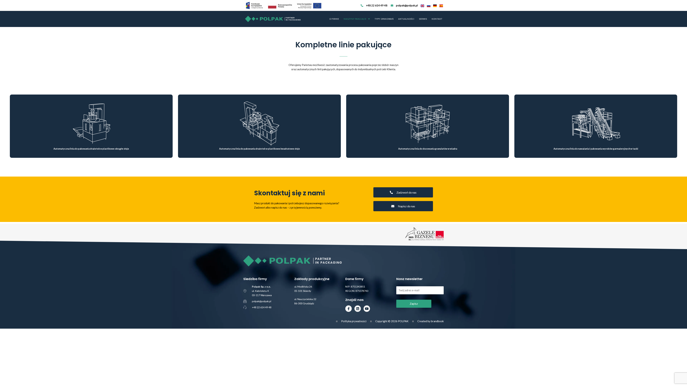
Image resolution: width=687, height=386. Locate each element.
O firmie (334, 19)
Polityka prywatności (353, 321)
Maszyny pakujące (355, 19)
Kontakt (437, 19)
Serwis (423, 19)
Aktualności (406, 19)
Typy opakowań (384, 19)
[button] (356, 18)
